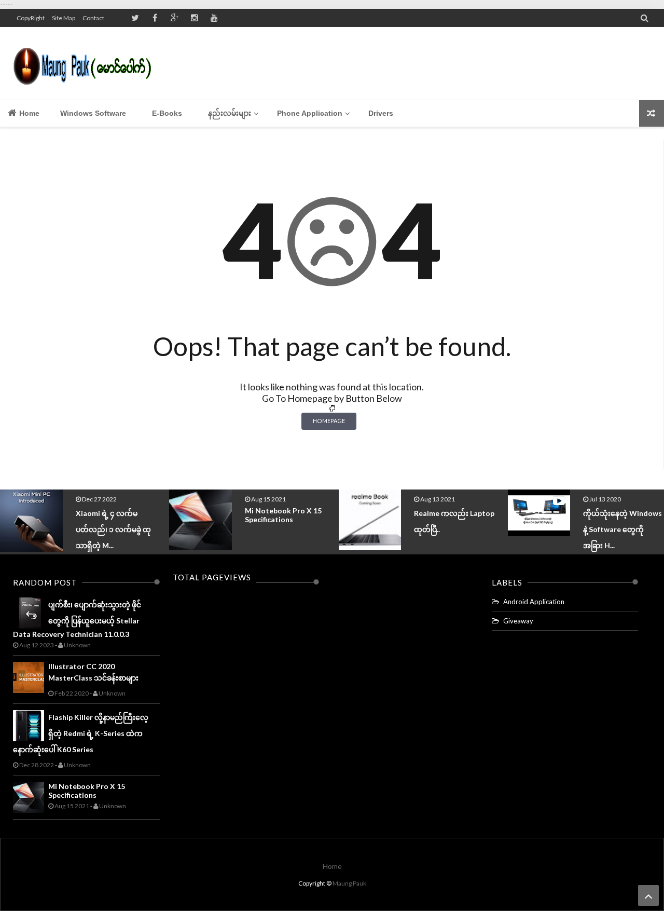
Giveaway (518, 621)
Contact (93, 18)
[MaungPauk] (87, 63)
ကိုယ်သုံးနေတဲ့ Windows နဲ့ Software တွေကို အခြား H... (622, 529)
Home (28, 113)
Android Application (533, 601)
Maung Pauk (349, 883)
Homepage (329, 420)
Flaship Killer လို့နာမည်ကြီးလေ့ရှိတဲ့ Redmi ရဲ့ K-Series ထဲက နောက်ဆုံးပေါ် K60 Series (80, 733)
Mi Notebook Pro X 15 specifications (283, 515)
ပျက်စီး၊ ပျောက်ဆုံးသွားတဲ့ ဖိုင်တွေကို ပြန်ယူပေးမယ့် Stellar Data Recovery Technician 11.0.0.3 (77, 619)
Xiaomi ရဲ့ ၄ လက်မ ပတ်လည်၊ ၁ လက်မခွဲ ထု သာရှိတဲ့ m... (113, 529)
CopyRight (31, 18)
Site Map (63, 18)
